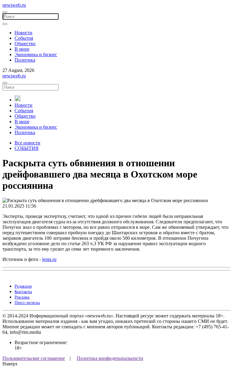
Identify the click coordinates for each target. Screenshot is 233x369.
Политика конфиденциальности (110, 358)
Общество (25, 43)
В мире (22, 49)
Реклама (22, 297)
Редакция (23, 286)
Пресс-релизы (27, 302)
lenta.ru (49, 259)
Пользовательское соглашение (33, 358)
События (24, 38)
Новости (23, 32)
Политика (25, 60)
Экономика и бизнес (36, 54)
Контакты (23, 291)
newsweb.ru (14, 5)
